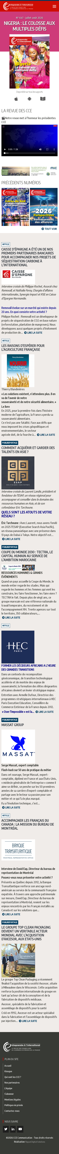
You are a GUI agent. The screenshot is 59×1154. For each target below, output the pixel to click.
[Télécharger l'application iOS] (16, 98)
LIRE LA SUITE (34, 332)
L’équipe (8, 1088)
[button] (5, 207)
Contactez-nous (11, 1110)
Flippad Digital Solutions (35, 1141)
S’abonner (9, 1093)
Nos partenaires (12, 1082)
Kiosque (8, 1071)
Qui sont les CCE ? (12, 1076)
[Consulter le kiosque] (42, 98)
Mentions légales (12, 1099)
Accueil (7, 1065)
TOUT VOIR (50, 228)
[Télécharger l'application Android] (29, 99)
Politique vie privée (13, 1105)
